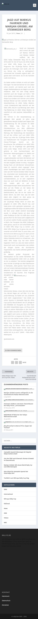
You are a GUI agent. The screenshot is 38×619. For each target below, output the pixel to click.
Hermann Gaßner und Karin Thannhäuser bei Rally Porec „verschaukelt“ (18, 404)
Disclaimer (5, 605)
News (18, 33)
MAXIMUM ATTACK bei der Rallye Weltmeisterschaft (15, 415)
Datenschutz (6, 600)
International (8, 494)
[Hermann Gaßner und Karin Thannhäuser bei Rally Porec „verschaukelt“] (19, 400)
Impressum (5, 596)
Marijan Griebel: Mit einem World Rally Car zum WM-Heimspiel (18, 466)
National (7, 503)
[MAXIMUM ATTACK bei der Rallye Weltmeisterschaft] (19, 411)
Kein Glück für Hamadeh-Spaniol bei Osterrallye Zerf (16, 472)
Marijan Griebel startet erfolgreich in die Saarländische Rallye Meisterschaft (18, 393)
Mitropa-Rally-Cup (10, 499)
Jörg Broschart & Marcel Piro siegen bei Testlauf (18, 426)
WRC (5, 522)
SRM (5, 513)
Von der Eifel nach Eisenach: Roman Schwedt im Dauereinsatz (19, 459)
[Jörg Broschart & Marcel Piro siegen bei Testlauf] (19, 422)
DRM (5, 489)
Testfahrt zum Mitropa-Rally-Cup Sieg (16, 478)
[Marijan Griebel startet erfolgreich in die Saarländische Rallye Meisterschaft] (19, 389)
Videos (6, 518)
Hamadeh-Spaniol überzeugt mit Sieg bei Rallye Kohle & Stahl (17, 453)
